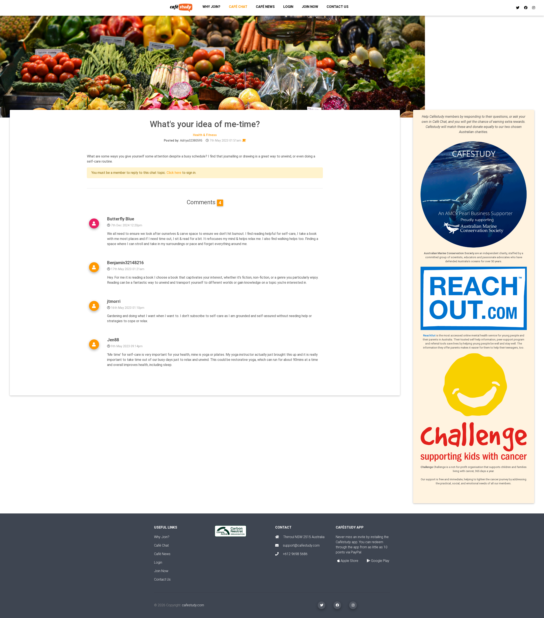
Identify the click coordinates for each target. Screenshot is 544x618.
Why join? (211, 7)
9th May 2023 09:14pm (127, 346)
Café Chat (161, 545)
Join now (310, 7)
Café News (265, 7)
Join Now (161, 571)
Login (288, 7)
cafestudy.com (193, 605)
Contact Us (162, 579)
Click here (174, 173)
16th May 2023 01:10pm (127, 308)
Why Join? (161, 537)
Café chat (238, 7)
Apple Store (349, 561)
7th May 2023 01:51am (225, 140)
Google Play (379, 561)
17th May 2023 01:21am (127, 269)
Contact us (337, 7)
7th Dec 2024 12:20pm (126, 225)
